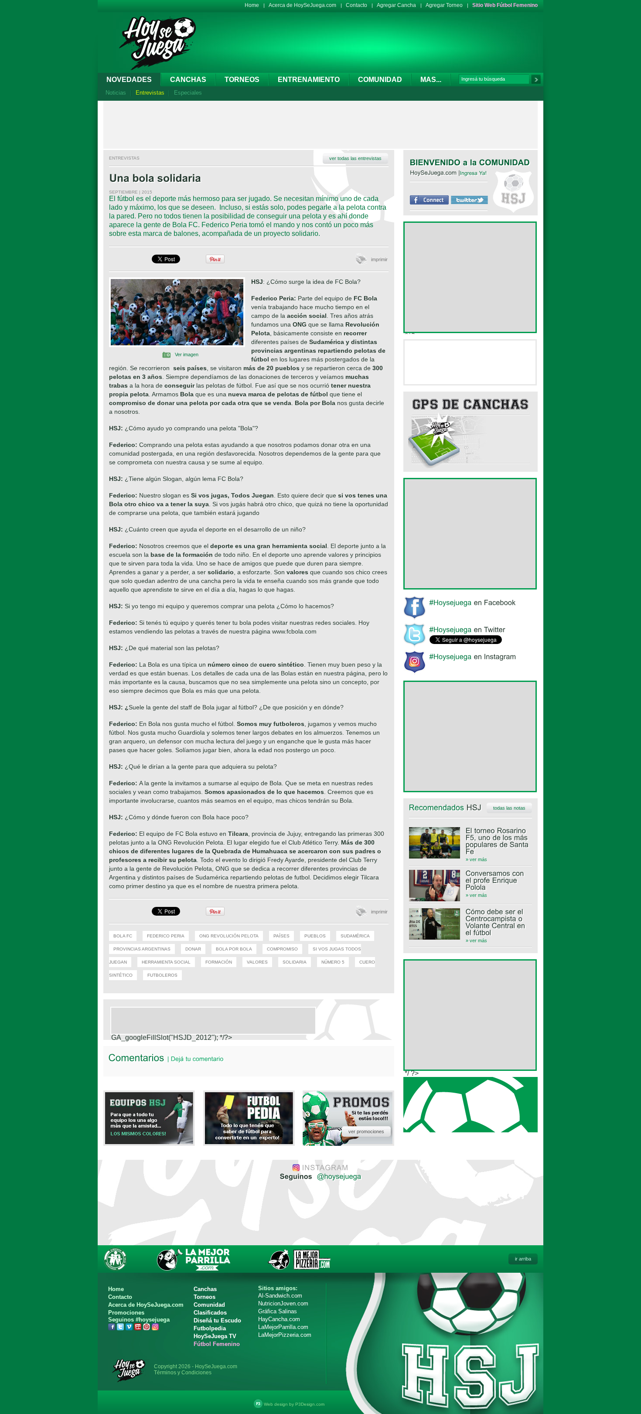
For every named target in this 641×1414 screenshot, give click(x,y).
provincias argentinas (141, 949)
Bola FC (122, 936)
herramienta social (166, 962)
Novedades (129, 79)
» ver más (476, 859)
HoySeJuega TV (215, 1336)
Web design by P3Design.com (294, 1404)
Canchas (188, 79)
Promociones (126, 1312)
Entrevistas (150, 92)
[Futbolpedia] (249, 1141)
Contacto (356, 5)
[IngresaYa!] (473, 173)
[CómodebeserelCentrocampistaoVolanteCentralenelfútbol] (470, 922)
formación (218, 962)
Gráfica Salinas (277, 1311)
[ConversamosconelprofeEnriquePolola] (470, 880)
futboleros (162, 975)
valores (257, 962)
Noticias (116, 92)
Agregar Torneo (444, 5)
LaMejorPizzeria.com (284, 1335)
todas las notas (509, 808)
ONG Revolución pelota (229, 936)
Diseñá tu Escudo (217, 1320)
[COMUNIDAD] (504, 162)
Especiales (188, 92)
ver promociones (366, 1131)
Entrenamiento (309, 79)
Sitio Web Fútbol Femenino (505, 5)
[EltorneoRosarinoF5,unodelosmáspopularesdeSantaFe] (470, 841)
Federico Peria (165, 936)
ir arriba (523, 1258)
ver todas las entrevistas (355, 158)
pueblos (315, 936)
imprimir (379, 259)
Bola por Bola (234, 949)
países (281, 936)
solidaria (295, 962)
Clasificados (210, 1312)
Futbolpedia (210, 1328)
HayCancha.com (279, 1319)
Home (252, 5)
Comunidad (380, 79)
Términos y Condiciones (182, 1373)
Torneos (242, 79)
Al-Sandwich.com (280, 1295)
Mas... (430, 79)
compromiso (282, 949)
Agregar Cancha (396, 5)
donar (193, 949)
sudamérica (355, 936)
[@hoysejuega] (338, 1175)
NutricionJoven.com (283, 1303)
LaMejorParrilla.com (283, 1327)
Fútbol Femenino (217, 1344)
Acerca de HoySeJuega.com (302, 5)
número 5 (332, 962)
